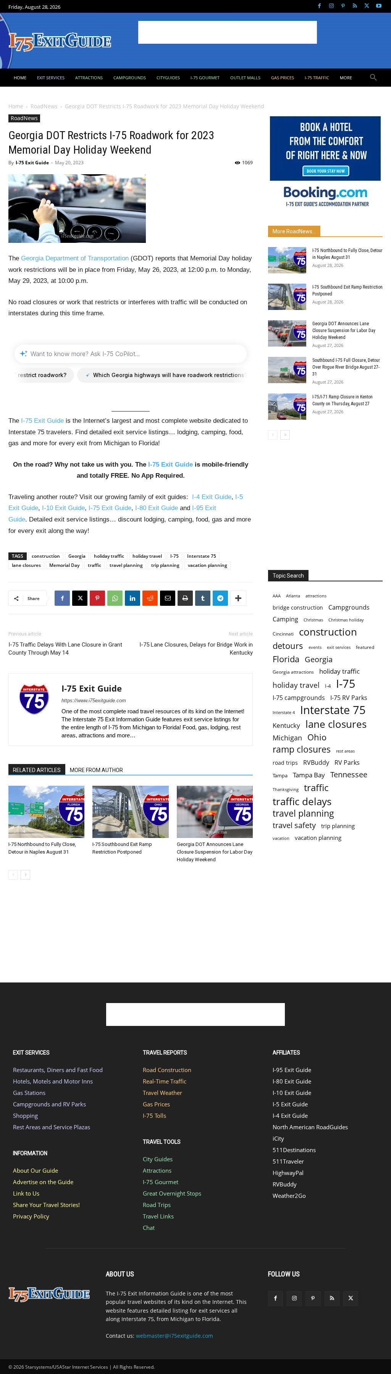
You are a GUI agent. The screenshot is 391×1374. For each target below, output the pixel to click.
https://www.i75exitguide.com (93, 700)
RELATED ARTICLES (37, 770)
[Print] (185, 598)
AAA (277, 596)
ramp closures (302, 749)
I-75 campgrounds (299, 698)
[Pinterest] (343, 6)
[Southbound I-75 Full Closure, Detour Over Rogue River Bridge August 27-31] (287, 370)
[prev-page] (13, 875)
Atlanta (293, 596)
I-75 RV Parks (348, 698)
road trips (285, 762)
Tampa (280, 775)
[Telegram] (220, 598)
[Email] (167, 598)
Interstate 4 (284, 712)
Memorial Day (64, 565)
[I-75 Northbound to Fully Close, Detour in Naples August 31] (46, 812)
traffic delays (302, 802)
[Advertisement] (227, 32)
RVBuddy (316, 763)
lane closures (26, 565)
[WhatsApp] (115, 598)
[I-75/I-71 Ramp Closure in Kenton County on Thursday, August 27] (287, 406)
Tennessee (348, 774)
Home (15, 106)
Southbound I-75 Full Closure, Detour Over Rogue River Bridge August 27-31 (346, 367)
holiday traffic (109, 556)
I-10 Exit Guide (63, 508)
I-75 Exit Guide (32, 162)
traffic (94, 565)
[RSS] (355, 6)
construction (46, 556)
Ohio (316, 737)
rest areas (345, 751)
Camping (285, 619)
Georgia (77, 556)
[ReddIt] (150, 598)
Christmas (313, 620)
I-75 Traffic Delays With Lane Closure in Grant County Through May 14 (65, 648)
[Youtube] (379, 6)
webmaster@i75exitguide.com (174, 1335)
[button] (373, 78)
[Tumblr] (202, 598)
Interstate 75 (201, 556)
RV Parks (347, 763)
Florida (286, 659)
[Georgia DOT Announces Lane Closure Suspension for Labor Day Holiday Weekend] (215, 812)
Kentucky (286, 725)
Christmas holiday (346, 620)
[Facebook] (319, 6)
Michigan (287, 738)
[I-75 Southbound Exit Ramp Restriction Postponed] (130, 812)
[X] (367, 6)
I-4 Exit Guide (211, 497)
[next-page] (25, 875)
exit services (339, 647)
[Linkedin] (132, 598)
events (315, 647)
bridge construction (298, 607)
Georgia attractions (293, 672)
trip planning (165, 565)
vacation (281, 838)
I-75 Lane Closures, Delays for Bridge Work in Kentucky (196, 648)
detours (288, 646)
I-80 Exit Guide (156, 508)
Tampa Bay (309, 775)
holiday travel (147, 556)
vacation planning (207, 565)
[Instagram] (331, 6)
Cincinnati (283, 634)
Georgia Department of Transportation (75, 258)
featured (365, 647)
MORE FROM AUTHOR (96, 770)
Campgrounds (349, 608)
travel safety (294, 825)
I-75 (174, 556)
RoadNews (44, 106)
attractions (315, 596)
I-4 (328, 685)
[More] (238, 598)
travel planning (126, 565)
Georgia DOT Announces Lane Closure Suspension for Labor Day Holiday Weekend (214, 851)
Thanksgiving (286, 789)
